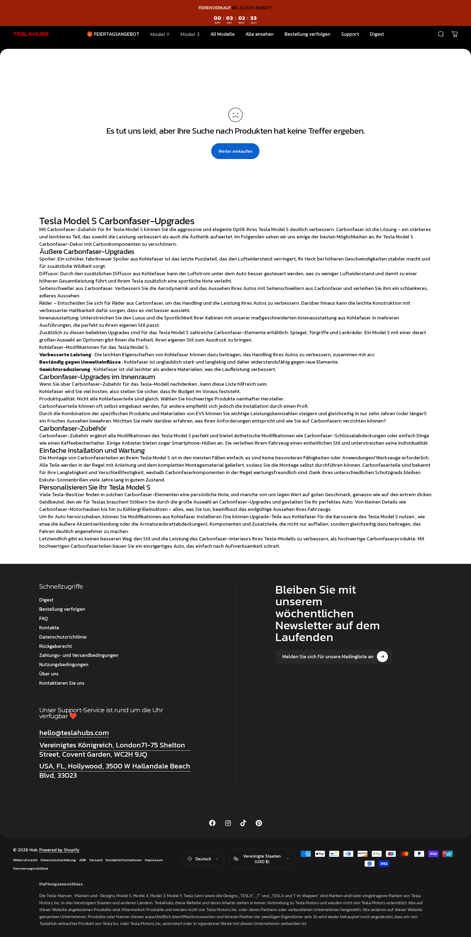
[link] (115, 749)
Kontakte (49, 628)
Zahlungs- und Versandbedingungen (78, 655)
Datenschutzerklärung (58, 860)
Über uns (49, 674)
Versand (95, 860)
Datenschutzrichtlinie (63, 637)
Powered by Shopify (59, 849)
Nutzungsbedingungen (63, 665)
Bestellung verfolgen (62, 609)
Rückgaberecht (55, 646)
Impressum (154, 860)
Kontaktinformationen (124, 860)
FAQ (43, 619)
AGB (82, 860)
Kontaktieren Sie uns (61, 683)
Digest (46, 600)
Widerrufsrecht (25, 860)
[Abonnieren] (382, 656)
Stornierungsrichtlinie (30, 868)
